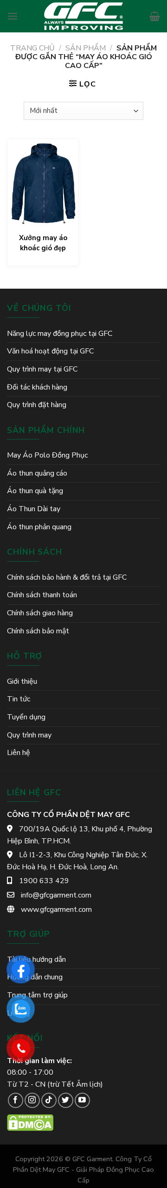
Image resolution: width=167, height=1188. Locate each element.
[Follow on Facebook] (15, 1100)
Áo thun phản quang (39, 527)
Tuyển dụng (26, 717)
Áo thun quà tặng (35, 491)
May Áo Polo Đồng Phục (47, 455)
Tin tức (18, 699)
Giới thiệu (22, 681)
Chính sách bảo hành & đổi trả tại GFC (67, 577)
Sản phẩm (85, 48)
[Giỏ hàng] (154, 16)
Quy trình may (29, 735)
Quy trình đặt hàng (36, 405)
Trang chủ (32, 48)
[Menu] (12, 16)
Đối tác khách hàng (37, 387)
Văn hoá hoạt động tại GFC (50, 351)
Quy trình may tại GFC (42, 369)
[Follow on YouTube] (82, 1100)
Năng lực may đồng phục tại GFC (59, 333)
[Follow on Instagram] (32, 1100)
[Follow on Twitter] (65, 1100)
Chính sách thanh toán (42, 595)
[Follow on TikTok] (49, 1100)
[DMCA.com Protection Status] (30, 1122)
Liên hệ (18, 753)
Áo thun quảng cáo (37, 473)
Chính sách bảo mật (38, 631)
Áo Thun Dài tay (33, 509)
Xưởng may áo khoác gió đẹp (43, 243)
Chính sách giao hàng (40, 613)
